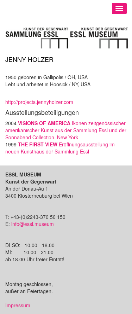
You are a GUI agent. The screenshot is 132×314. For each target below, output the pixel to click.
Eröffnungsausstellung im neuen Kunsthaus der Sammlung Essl (60, 148)
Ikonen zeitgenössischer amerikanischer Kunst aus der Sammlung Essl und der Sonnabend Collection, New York (65, 130)
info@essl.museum (32, 223)
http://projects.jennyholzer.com (39, 101)
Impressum (17, 305)
